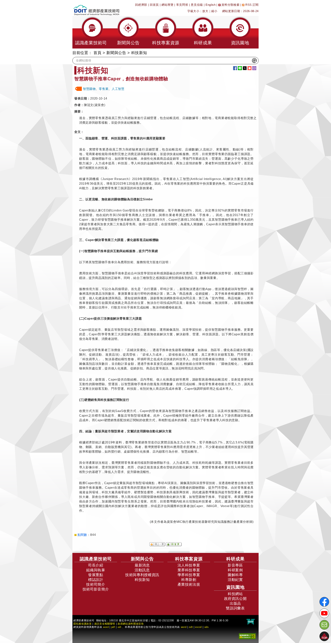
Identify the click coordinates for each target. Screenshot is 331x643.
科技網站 (235, 594)
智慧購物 (89, 88)
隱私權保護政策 (82, 623)
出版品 (235, 603)
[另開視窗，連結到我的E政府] (251, 621)
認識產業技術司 (96, 558)
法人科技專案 (189, 565)
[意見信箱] (324, 625)
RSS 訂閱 (251, 4)
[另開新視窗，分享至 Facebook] (235, 68)
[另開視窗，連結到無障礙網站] (247, 635)
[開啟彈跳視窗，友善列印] (254, 68)
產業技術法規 (189, 584)
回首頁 (154, 4)
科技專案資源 (189, 558)
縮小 (214, 11)
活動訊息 (142, 570)
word (184, 627)
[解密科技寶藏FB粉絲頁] (324, 602)
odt (119, 627)
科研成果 (235, 558)
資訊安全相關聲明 (104, 623)
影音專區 (235, 565)
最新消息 (142, 565)
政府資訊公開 (235, 599)
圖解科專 (235, 575)
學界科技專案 (189, 575)
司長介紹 (95, 565)
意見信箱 (197, 4)
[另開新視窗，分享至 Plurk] (249, 68)
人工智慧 (118, 88)
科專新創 (188, 580)
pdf (113, 627)
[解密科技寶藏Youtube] (324, 613)
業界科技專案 (189, 570)
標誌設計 (95, 580)
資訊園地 (235, 587)
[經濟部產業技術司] (96, 7)
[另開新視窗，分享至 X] (244, 68)
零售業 (103, 88)
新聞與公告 (116, 53)
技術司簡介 (95, 584)
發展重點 (95, 575)
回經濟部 (141, 4)
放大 (205, 11)
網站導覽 (167, 4)
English (211, 4)
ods (206, 627)
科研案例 (235, 570)
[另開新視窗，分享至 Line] (240, 68)
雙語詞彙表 (235, 608)
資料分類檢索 (230, 4)
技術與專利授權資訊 (142, 575)
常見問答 (182, 4)
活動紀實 (235, 580)
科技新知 (142, 580)
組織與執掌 (95, 570)
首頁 (97, 53)
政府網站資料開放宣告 (131, 623)
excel (198, 627)
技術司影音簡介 (96, 589)
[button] (91, 32)
